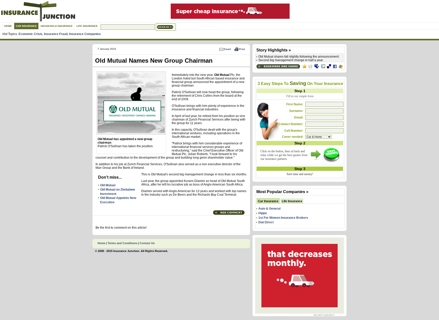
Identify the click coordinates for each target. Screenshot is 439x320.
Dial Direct (266, 222)
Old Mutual (107, 185)
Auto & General (269, 208)
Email (227, 49)
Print (242, 49)
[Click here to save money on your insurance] (326, 164)
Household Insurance (57, 26)
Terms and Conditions (122, 243)
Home (8, 26)
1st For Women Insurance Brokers (283, 218)
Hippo (262, 213)
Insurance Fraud (56, 34)
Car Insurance (26, 26)
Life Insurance (87, 26)
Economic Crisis (30, 34)
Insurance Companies (85, 34)
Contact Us (147, 243)
